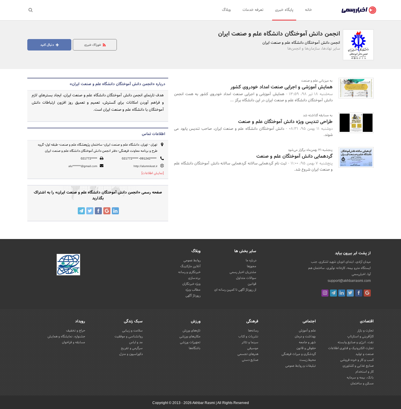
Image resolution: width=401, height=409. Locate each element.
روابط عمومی (192, 260)
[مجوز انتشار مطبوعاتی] (68, 265)
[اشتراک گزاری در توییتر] (89, 210)
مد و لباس (136, 342)
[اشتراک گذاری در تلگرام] (81, 210)
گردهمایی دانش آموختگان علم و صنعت (294, 156)
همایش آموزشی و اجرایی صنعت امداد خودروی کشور (281, 87)
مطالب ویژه (193, 289)
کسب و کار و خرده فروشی (357, 360)
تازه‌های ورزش (192, 330)
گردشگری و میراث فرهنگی (299, 354)
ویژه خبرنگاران (191, 284)
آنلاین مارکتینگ (190, 266)
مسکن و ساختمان (362, 383)
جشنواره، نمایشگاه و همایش (66, 336)
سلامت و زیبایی (132, 330)
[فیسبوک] (358, 293)
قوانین (252, 284)
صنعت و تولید (364, 354)
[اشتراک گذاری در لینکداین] (115, 210)
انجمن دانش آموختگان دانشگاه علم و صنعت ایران (279, 34)
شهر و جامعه (307, 342)
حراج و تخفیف (75, 330)
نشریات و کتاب (248, 336)
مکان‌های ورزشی (190, 336)
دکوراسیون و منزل (131, 354)
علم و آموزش (307, 330)
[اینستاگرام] (324, 293)
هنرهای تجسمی (247, 354)
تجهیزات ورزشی (190, 342)
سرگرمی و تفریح (132, 348)
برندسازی (194, 278)
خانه (308, 10)
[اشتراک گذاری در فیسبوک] (98, 210)
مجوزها (251, 266)
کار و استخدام (364, 371)
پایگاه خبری (284, 10)
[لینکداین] (341, 293)
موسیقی (252, 348)
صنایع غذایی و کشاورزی (358, 365)
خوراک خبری (93, 45)
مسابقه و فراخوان (73, 342)
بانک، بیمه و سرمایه (360, 377)
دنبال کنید (47, 45)
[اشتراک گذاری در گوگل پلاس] (106, 210)
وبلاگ (226, 10)
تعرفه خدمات (252, 10)
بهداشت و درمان (305, 336)
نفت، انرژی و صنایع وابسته (356, 342)
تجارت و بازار (365, 330)
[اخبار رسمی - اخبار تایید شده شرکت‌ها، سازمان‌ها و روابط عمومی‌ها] (359, 10)
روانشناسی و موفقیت (128, 336)
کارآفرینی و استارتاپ (360, 336)
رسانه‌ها (253, 330)
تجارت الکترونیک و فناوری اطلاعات (351, 348)
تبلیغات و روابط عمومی (300, 365)
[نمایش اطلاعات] (152, 173)
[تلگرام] (333, 293)
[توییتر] (350, 293)
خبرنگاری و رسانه (189, 272)
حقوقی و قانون (306, 348)
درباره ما (251, 260)
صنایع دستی (250, 360)
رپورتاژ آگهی (193, 295)
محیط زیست (307, 360)
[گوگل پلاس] (367, 293)
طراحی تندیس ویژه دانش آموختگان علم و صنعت (285, 122)
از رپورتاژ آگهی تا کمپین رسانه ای (235, 289)
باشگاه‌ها (195, 348)
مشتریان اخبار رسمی (243, 272)
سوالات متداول (246, 278)
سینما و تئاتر (250, 342)
